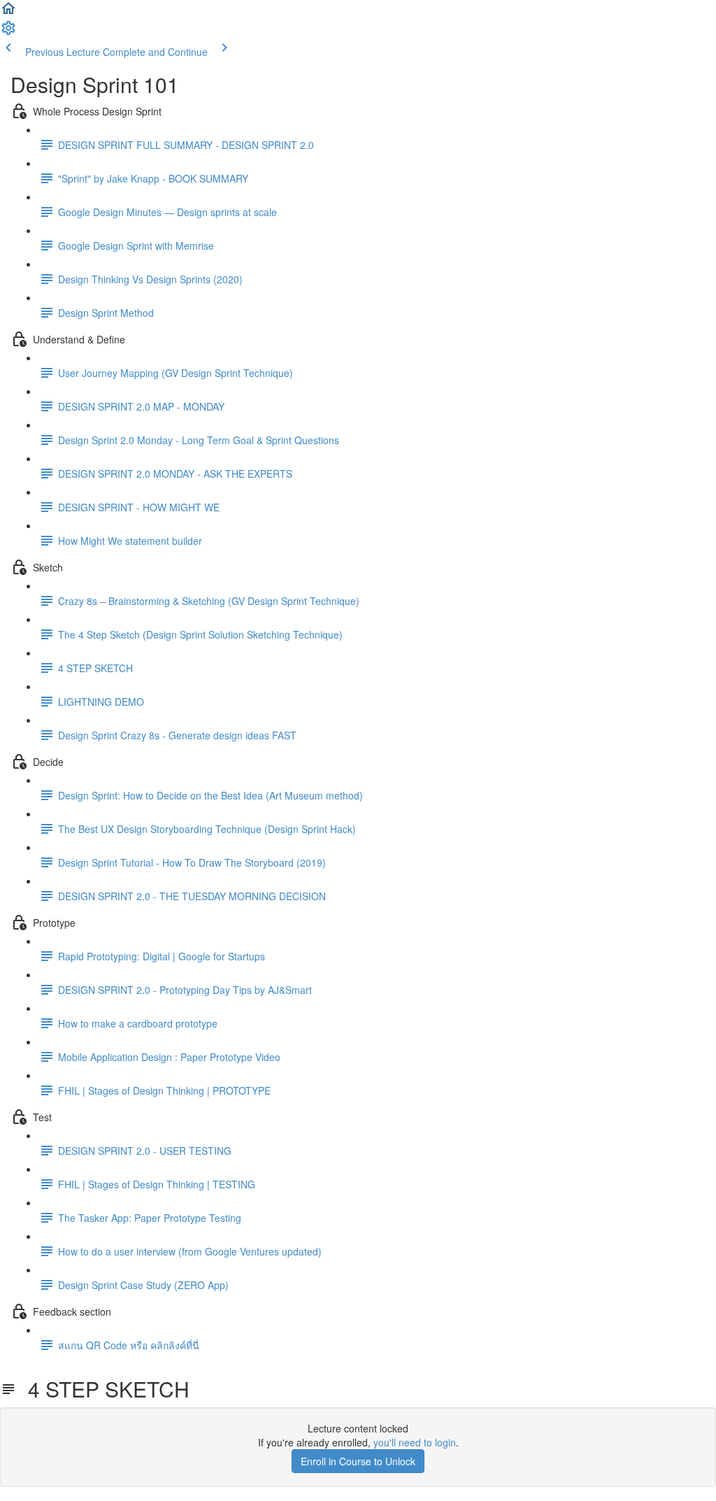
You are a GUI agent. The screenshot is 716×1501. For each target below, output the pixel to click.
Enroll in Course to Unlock (358, 1461)
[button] (8, 13)
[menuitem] (8, 32)
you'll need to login (414, 1442)
